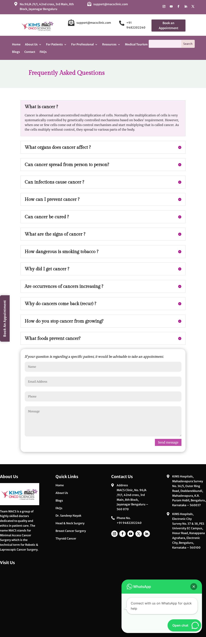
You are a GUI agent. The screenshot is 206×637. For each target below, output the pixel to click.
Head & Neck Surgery (70, 523)
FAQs (43, 52)
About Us (62, 493)
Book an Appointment (168, 25)
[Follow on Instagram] (164, 6)
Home (16, 44)
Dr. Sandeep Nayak (68, 515)
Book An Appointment (5, 318)
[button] (193, 586)
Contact (29, 52)
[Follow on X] (193, 6)
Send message (168, 442)
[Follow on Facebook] (178, 6)
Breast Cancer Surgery (71, 531)
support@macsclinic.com (110, 4)
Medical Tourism (136, 44)
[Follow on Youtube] (171, 6)
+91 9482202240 (129, 523)
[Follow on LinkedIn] (185, 6)
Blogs (16, 52)
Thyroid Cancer (66, 538)
